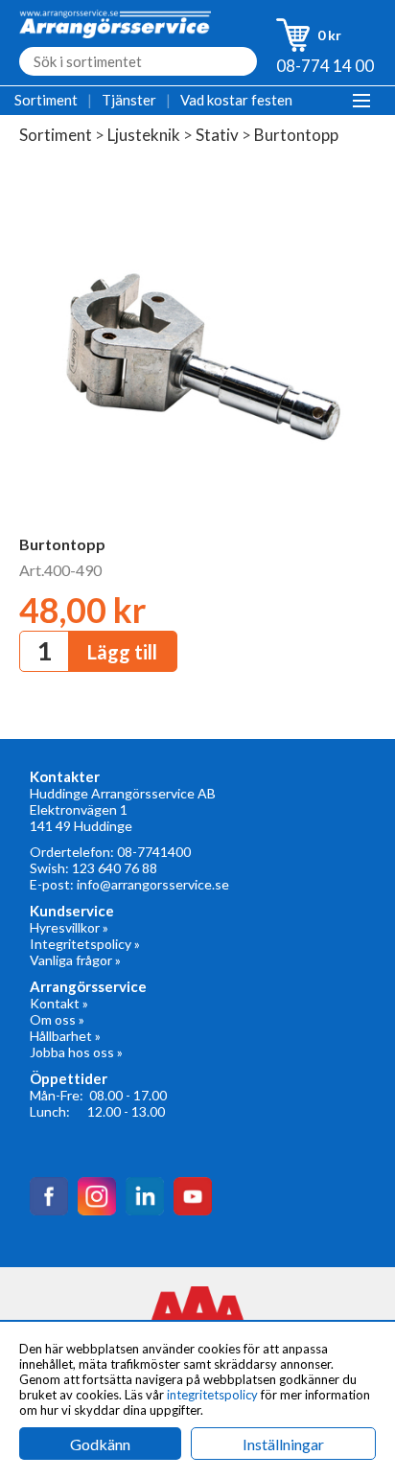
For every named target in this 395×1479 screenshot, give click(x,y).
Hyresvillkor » (69, 927)
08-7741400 (154, 851)
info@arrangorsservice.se (153, 884)
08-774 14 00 (325, 66)
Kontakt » (59, 1003)
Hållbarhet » (65, 1036)
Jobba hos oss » (76, 1052)
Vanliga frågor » (75, 960)
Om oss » (57, 1019)
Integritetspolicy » (85, 944)
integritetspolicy (212, 1394)
